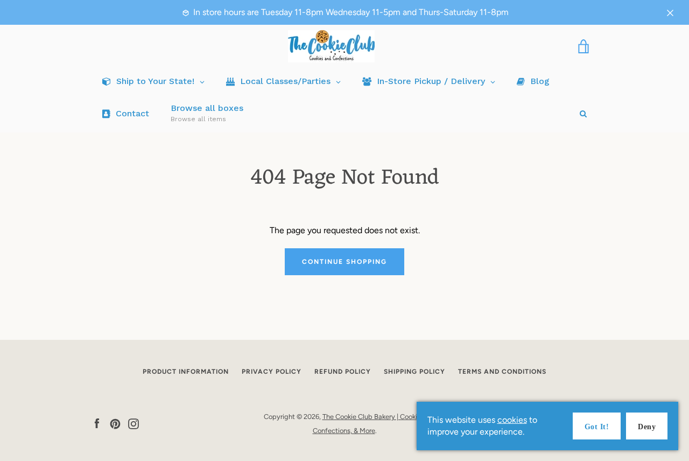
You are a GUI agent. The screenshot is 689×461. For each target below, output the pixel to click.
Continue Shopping (344, 262)
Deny (647, 427)
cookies (512, 420)
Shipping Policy (414, 371)
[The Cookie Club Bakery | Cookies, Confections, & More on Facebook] (97, 423)
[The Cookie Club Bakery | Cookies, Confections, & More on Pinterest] (115, 423)
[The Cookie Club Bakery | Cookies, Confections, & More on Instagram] (133, 423)
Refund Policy (342, 371)
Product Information (186, 371)
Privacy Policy (271, 371)
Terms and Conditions (502, 371)
